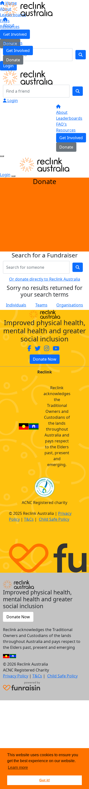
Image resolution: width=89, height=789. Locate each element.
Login (12, 100)
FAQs (8, 37)
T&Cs (29, 519)
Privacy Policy (15, 676)
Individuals (16, 305)
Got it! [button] (44, 780)
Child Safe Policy (54, 519)
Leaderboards (16, 31)
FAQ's (61, 124)
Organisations (69, 305)
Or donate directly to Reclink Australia (44, 279)
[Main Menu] (2, 156)
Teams (41, 305)
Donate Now (44, 359)
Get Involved (18, 50)
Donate (13, 60)
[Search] (77, 91)
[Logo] (27, 8)
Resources (12, 43)
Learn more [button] (18, 767)
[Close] (13, 176)
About (8, 25)
